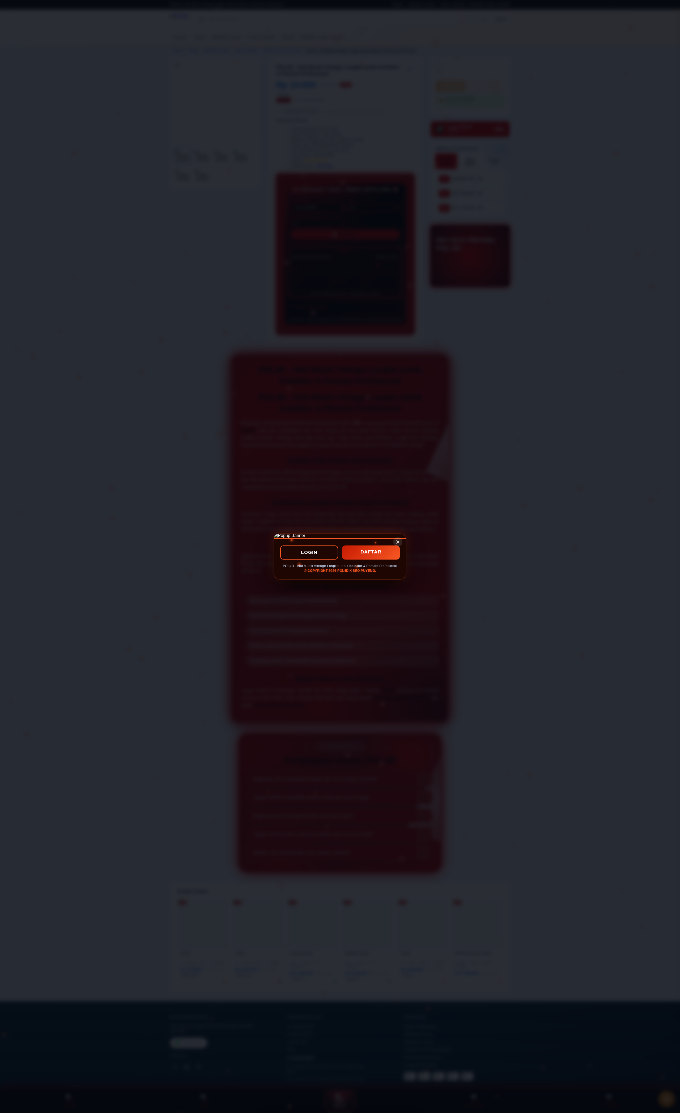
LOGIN (309, 552)
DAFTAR (370, 552)
